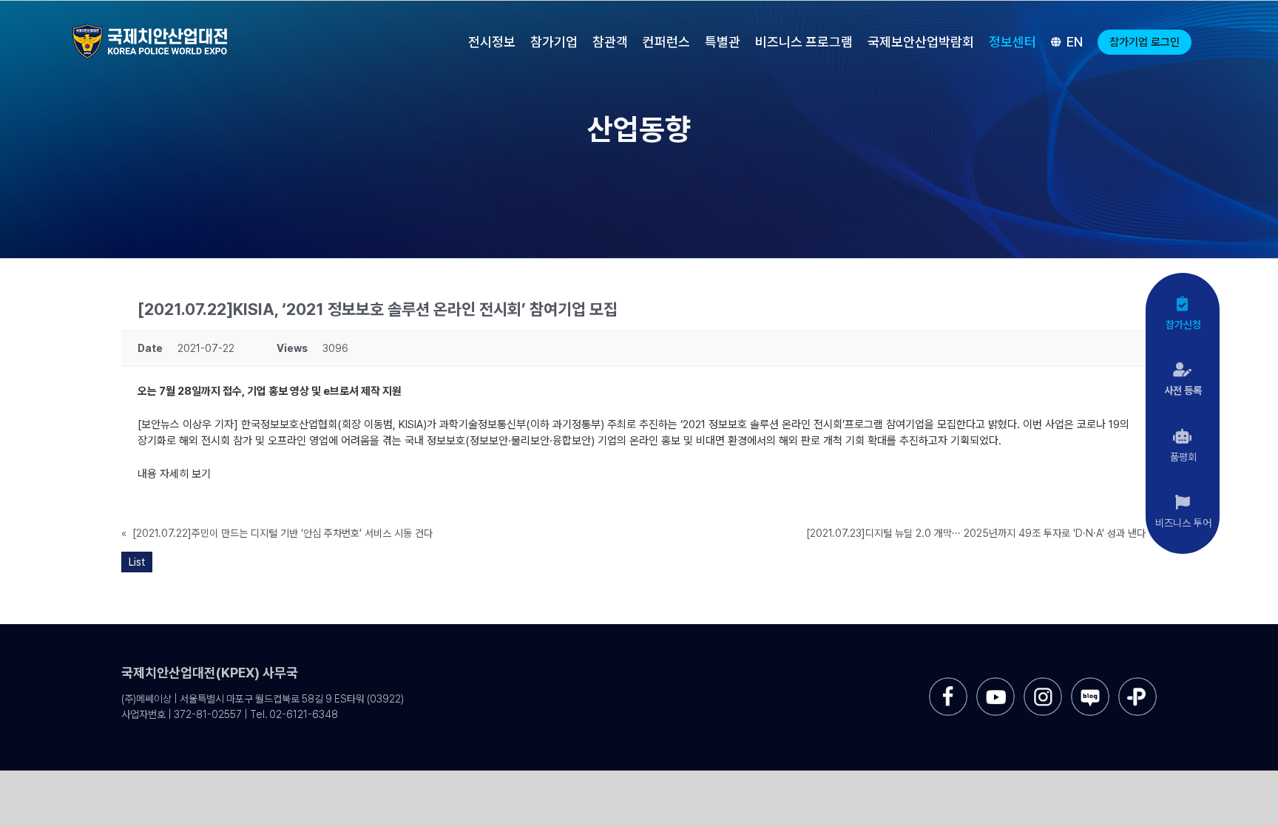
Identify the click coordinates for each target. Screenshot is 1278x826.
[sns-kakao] (1137, 683)
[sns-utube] (995, 683)
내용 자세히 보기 (174, 474)
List (137, 562)
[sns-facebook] (948, 683)
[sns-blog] (1090, 683)
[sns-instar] (1043, 683)
